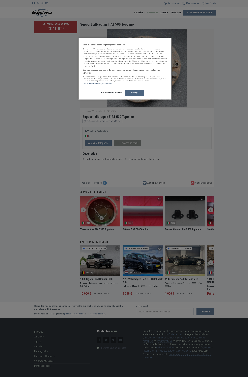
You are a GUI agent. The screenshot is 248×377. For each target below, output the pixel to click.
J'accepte (134, 93)
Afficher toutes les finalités (110, 93)
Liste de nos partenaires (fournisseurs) (97, 84)
